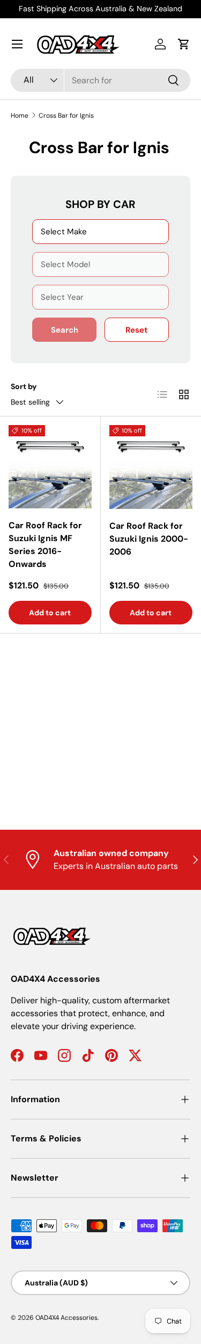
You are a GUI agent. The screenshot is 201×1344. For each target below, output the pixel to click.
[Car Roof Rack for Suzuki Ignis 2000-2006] (151, 467)
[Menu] (17, 44)
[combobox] (100, 80)
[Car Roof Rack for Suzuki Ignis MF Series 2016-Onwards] (50, 466)
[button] (184, 44)
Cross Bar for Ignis (66, 115)
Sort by (24, 386)
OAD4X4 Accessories (66, 1317)
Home (19, 115)
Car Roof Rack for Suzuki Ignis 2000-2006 (148, 538)
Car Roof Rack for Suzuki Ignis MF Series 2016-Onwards (45, 545)
